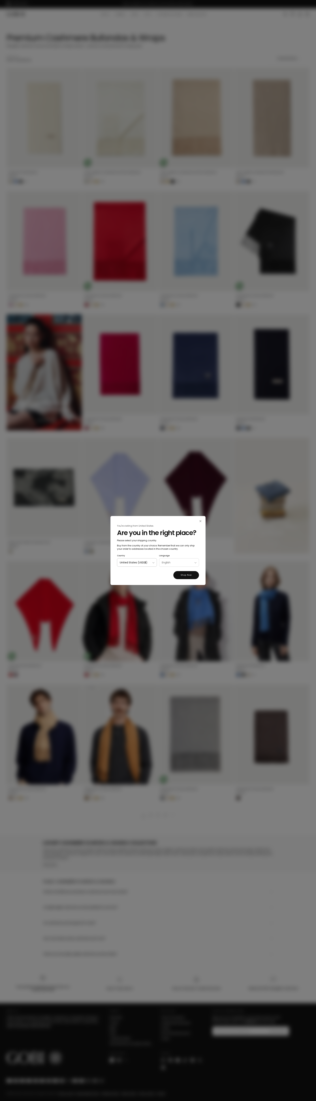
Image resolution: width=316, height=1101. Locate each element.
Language (164, 555)
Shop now (186, 575)
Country (121, 555)
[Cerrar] (200, 521)
